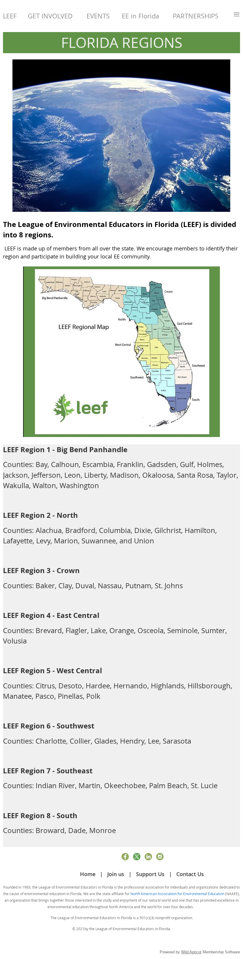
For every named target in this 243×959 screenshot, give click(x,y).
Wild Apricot (191, 952)
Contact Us (190, 874)
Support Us (150, 874)
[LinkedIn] (148, 856)
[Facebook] (125, 856)
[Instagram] (160, 856)
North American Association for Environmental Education (177, 893)
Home (87, 874)
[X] (136, 856)
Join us (115, 874)
